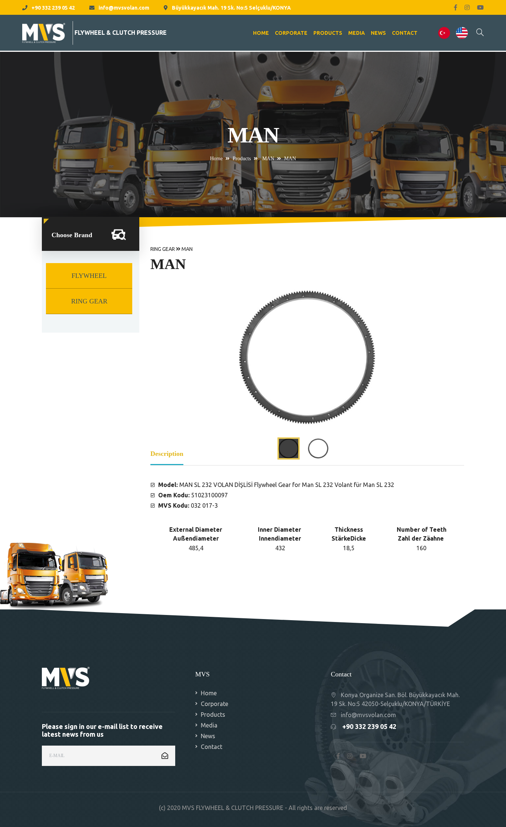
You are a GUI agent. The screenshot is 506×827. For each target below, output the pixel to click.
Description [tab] (166, 453)
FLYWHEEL (89, 275)
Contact (404, 33)
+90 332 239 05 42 (53, 8)
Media (356, 33)
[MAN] (307, 357)
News (378, 33)
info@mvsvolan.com (124, 8)
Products (327, 33)
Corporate (291, 33)
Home (261, 33)
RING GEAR (89, 301)
